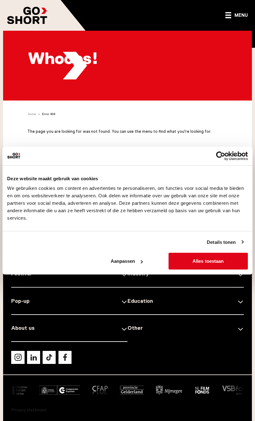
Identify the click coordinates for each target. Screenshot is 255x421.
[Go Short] (27, 15)
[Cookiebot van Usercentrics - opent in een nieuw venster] (220, 155)
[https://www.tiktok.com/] (49, 357)
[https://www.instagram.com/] (17, 357)
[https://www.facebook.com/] (65, 357)
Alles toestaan (208, 261)
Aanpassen (123, 261)
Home (32, 114)
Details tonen (221, 241)
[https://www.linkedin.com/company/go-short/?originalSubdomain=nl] (33, 357)
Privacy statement (29, 410)
